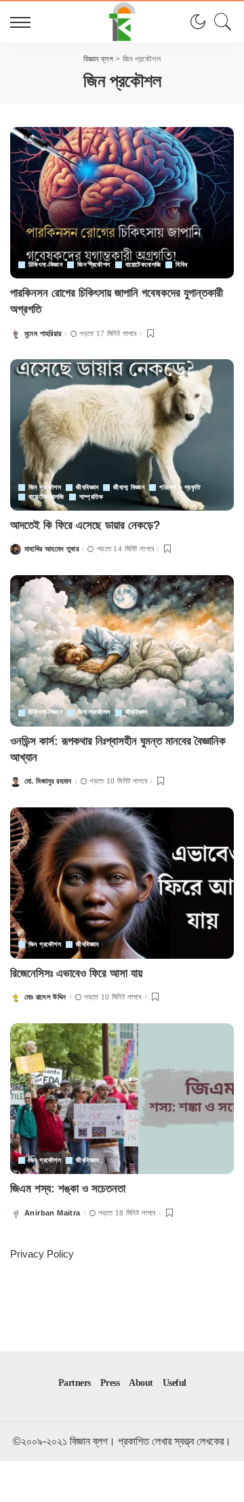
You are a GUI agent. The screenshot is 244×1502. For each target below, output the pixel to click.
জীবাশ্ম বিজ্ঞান (128, 487)
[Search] (219, 21)
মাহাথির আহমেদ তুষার (51, 549)
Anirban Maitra (52, 1213)
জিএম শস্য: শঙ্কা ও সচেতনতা (67, 1188)
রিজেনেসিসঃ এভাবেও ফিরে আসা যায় (76, 973)
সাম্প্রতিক (91, 497)
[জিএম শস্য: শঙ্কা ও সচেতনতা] (122, 1099)
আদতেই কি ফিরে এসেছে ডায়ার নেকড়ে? (85, 525)
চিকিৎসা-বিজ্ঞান (45, 264)
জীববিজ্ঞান (87, 487)
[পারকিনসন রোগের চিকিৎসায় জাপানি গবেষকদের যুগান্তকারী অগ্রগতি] (122, 202)
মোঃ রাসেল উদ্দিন (45, 997)
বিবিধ (181, 264)
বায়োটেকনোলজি (143, 264)
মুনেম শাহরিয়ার (43, 333)
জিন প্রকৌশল (93, 264)
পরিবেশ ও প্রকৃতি (180, 487)
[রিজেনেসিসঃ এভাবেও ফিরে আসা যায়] (122, 883)
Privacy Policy (42, 1254)
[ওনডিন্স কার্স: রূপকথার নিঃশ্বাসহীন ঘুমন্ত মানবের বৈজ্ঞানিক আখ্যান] (122, 651)
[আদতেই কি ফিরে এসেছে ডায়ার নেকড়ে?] (122, 435)
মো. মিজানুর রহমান (48, 781)
